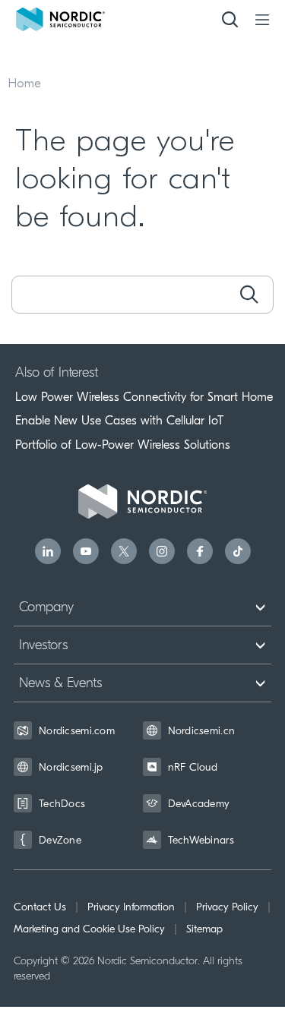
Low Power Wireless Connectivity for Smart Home (144, 397)
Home (24, 84)
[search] (249, 294)
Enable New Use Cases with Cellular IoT (119, 420)
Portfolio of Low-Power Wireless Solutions (122, 445)
